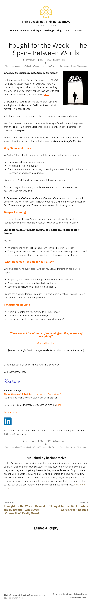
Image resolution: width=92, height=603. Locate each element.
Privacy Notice (80, 594)
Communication (61, 60)
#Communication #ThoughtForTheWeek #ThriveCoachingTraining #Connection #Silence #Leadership (46, 66)
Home (13, 30)
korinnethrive (30, 60)
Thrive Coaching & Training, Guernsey (46, 21)
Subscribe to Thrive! (79, 597)
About (23, 30)
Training (35, 30)
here (46, 94)
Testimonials (10, 412)
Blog (59, 30)
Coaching (48, 30)
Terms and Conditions (62, 594)
